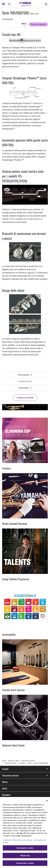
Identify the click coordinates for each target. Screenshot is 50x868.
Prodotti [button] (5, 769)
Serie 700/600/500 (41, 763)
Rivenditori (6, 794)
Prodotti (22, 763)
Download (24, 387)
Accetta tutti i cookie (25, 863)
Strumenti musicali (28, 760)
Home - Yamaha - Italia (10, 760)
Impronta (7, 840)
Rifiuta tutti (25, 855)
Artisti (4, 788)
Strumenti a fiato (11, 763)
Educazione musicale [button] (10, 775)
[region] (25, 832)
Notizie (5, 781)
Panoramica (23, 374)
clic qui (20, 833)
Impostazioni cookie (24, 848)
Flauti (29, 763)
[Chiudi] (47, 801)
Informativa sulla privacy (22, 840)
